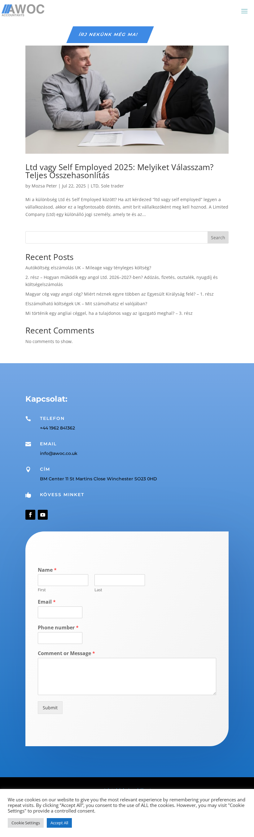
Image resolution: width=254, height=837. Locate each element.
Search (218, 237)
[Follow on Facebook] (30, 515)
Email (47, 602)
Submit (50, 708)
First (42, 590)
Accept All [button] (59, 823)
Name (47, 570)
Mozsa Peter (44, 186)
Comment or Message (66, 653)
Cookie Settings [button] (25, 823)
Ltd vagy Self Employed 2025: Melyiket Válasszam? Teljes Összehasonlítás (119, 171)
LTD (95, 186)
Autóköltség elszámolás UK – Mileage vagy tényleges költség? (88, 268)
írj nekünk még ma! (108, 34)
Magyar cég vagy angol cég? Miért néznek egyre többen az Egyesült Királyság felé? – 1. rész (119, 294)
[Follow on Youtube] (43, 515)
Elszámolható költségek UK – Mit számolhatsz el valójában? (86, 303)
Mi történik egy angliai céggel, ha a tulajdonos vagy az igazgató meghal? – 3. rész (109, 313)
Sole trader (112, 186)
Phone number (58, 627)
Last (98, 590)
